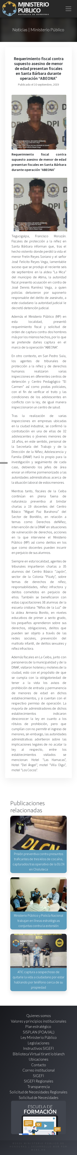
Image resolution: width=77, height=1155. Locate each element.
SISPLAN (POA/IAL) (38, 1032)
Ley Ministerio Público (39, 1037)
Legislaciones (38, 1043)
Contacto (38, 1065)
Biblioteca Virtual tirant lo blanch (39, 1054)
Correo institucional (38, 1070)
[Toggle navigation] (68, 9)
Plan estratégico (38, 1026)
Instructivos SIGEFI (38, 1048)
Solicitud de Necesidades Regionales (38, 1092)
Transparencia (39, 1086)
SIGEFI (38, 1075)
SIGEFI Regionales (38, 1081)
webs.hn (38, 1149)
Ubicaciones (38, 1059)
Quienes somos (38, 1015)
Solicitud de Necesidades (38, 1097)
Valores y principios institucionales (38, 1021)
